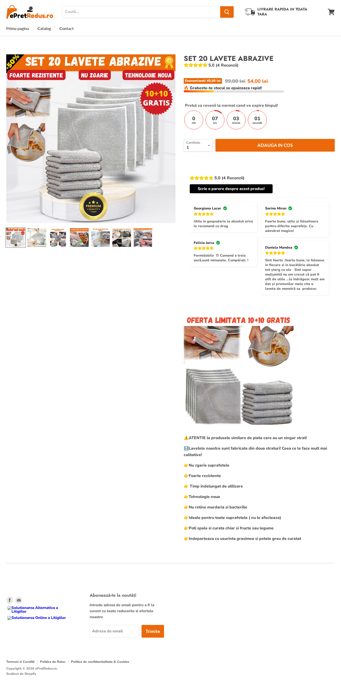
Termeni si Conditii (20, 662)
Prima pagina (17, 28)
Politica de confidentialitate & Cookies (100, 662)
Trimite (153, 631)
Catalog (44, 28)
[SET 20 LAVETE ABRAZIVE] (15, 237)
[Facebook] (9, 600)
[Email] (18, 600)
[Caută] (227, 12)
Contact (66, 28)
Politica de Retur (52, 662)
